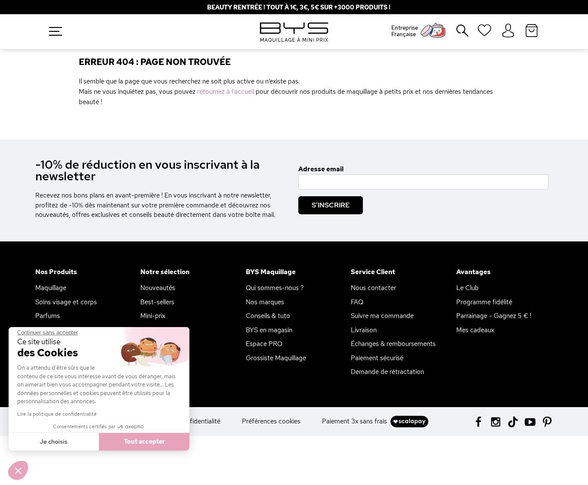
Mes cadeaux (475, 330)
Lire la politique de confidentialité (57, 414)
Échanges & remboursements (393, 344)
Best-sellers (157, 302)
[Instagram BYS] (495, 421)
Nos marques (265, 302)
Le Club (467, 288)
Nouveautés (157, 288)
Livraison (364, 330)
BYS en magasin (269, 330)
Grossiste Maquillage (276, 358)
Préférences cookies (271, 421)
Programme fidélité (484, 302)
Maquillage (50, 288)
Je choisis (54, 441)
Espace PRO (264, 344)
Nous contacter (373, 288)
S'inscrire (331, 205)
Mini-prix (152, 316)
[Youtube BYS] (530, 421)
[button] (18, 470)
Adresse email (321, 169)
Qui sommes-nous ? (275, 288)
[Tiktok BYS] (513, 422)
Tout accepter (144, 441)
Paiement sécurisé (377, 358)
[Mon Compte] (508, 31)
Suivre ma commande (382, 316)
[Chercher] (456, 34)
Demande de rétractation (387, 372)
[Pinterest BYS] (547, 421)
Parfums (47, 316)
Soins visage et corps (66, 302)
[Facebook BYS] (478, 421)
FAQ (357, 302)
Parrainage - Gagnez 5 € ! (493, 316)
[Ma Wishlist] (484, 33)
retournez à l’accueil (225, 91)
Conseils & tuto (268, 316)
